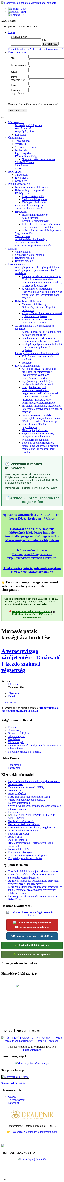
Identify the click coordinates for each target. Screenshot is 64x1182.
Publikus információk (19, 183)
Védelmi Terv (15, 790)
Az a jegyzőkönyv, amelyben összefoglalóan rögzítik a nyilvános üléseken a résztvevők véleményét (41, 418)
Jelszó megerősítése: (18, 78)
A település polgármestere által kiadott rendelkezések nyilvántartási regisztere (42, 347)
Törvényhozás (22, 140)
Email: (14, 85)
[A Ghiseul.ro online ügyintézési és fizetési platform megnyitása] (32, 914)
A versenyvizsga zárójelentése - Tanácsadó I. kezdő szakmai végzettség (31, 660)
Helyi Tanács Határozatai (28, 301)
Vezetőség (20, 143)
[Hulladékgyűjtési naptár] (32, 1166)
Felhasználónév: (19, 64)
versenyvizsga (9, 702)
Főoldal (12, 727)
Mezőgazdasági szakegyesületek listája (29, 796)
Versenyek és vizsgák (26, 242)
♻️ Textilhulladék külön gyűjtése (32, 945)
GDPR (12, 1096)
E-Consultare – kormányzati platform (32, 936)
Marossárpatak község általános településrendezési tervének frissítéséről (32, 554)
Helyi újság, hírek (24, 131)
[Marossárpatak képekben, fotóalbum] (32, 1063)
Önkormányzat (16, 137)
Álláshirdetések (30, 217)
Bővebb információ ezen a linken (31, 611)
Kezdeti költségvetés (33, 196)
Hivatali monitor (17, 264)
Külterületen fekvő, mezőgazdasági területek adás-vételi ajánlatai (41, 225)
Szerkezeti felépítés (25, 146)
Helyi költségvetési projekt (29, 190)
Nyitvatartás (21, 150)
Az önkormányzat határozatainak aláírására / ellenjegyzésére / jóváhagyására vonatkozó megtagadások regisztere (39, 373)
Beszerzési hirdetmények (35, 220)
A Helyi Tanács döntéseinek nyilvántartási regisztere (37, 321)
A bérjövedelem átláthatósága (31, 239)
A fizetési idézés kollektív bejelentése (42, 230)
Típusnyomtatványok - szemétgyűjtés (28, 855)
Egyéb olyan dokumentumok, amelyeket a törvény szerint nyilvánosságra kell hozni (38, 436)
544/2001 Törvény (25, 162)
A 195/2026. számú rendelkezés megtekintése (34, 500)
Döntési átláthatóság (26, 156)
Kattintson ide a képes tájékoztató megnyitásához (32, 615)
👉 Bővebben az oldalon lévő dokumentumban (32, 1131)
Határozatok (14, 767)
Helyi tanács (15, 171)
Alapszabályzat (16, 736)
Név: (13, 58)
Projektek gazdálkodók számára (25, 858)
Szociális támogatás (18, 833)
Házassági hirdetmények (35, 214)
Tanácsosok (21, 174)
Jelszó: (14, 71)
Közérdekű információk (21, 821)
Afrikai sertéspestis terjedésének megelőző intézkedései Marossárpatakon (32, 570)
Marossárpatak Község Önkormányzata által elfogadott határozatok (39, 307)
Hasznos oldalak (24, 260)
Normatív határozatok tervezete (38, 159)
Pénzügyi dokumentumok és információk (37, 353)
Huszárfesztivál (23, 128)
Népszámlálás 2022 (18, 849)
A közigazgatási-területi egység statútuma (37, 267)
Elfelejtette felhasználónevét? (47, 49)
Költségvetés (22, 193)
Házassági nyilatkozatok (35, 430)
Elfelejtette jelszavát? (19, 49)
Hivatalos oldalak (24, 257)
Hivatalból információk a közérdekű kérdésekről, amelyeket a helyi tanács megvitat (42, 408)
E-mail (11, 696)
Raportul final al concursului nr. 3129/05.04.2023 (30, 709)
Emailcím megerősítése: (18, 92)
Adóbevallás (15, 836)
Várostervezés (22, 236)
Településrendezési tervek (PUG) (26, 787)
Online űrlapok (23, 251)
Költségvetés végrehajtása (29, 205)
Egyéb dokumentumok (27, 365)
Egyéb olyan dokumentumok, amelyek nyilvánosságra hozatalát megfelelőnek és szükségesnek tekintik (40, 447)
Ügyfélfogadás (23, 153)
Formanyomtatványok (20, 852)
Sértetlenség (21, 165)
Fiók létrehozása (18, 110)
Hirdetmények (16, 742)
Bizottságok (21, 177)
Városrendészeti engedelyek (23, 830)
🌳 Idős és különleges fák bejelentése (32, 954)
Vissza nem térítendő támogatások (26, 799)
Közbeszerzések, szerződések (24, 824)
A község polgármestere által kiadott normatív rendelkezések (41, 333)
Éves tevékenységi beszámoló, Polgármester (32, 827)
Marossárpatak (16, 122)
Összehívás (21, 180)
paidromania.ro (32, 1049)
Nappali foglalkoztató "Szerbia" (25, 751)
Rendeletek (14, 739)
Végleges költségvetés (34, 202)
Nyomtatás (14, 693)
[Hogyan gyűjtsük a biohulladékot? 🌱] (32, 1024)
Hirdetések (21, 211)
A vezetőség (14, 730)
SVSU (18, 168)
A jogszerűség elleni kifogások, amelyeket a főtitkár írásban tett (38, 383)
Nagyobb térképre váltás (13, 1083)
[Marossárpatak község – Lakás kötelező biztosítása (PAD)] (32, 1040)
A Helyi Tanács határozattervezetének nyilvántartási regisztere (42, 315)
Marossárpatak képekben (28, 125)
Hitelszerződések (17, 793)
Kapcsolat (20, 134)
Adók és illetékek (17, 839)
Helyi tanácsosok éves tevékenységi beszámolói (34, 781)
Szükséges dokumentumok (29, 254)
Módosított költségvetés (34, 199)
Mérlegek (27, 362)
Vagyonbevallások (25, 233)
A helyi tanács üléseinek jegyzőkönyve (35, 426)
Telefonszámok (16, 1099)
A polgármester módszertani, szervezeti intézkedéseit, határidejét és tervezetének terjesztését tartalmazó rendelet (42, 293)
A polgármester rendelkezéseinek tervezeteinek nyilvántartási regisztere (42, 339)
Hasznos (12, 248)
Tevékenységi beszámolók (29, 208)
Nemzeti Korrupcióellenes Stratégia (34, 245)
